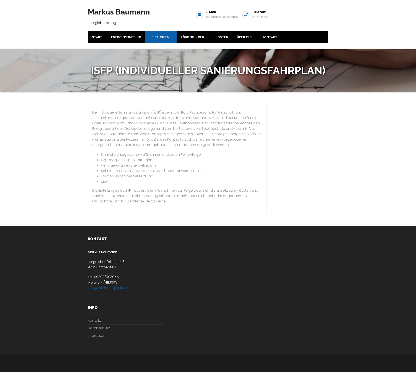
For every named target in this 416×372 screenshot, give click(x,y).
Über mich (245, 37)
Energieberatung (126, 37)
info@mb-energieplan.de (109, 287)
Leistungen (160, 37)
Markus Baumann (119, 12)
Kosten (222, 37)
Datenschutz (99, 328)
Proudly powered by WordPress (110, 362)
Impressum (97, 335)
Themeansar (177, 362)
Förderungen (193, 37)
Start (97, 37)
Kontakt (270, 37)
